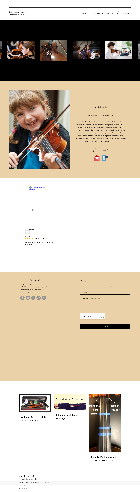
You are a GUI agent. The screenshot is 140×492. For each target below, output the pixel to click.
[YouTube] (28, 298)
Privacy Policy (23, 488)
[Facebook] (22, 298)
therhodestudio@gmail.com (29, 479)
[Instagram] (44, 298)
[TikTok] (38, 298)
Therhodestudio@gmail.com (31, 290)
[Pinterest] (33, 298)
